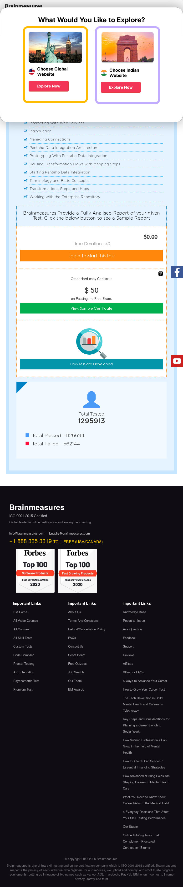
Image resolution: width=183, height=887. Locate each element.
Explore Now (49, 86)
